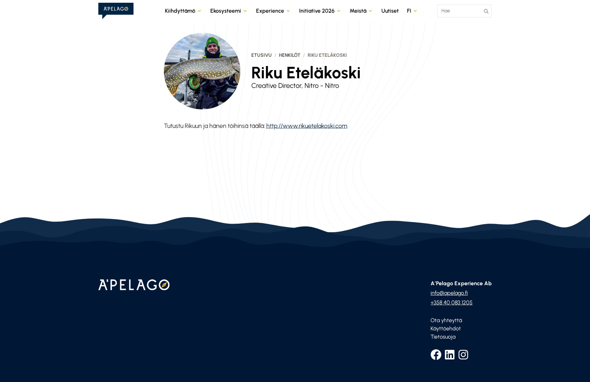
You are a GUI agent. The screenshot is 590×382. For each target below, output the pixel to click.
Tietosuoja (443, 336)
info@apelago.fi (449, 293)
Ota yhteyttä (446, 320)
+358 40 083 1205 (452, 302)
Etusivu (261, 55)
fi (409, 11)
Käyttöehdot (446, 328)
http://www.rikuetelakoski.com (306, 126)
